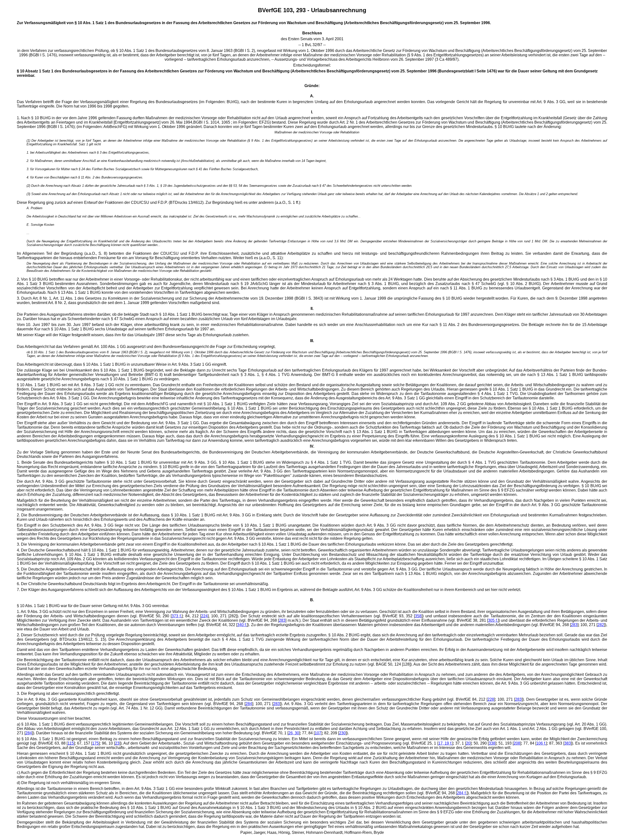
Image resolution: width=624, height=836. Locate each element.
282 (600, 625)
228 (491, 699)
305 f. (493, 620)
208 (517, 743)
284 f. (462, 793)
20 (468, 743)
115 (71, 743)
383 (567, 743)
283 (282, 620)
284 (248, 704)
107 (318, 733)
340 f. (242, 625)
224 (204, 616)
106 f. (541, 743)
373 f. (177, 616)
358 (418, 616)
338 (492, 743)
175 (95, 743)
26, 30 (293, 733)
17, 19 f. (445, 743)
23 (117, 743)
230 (342, 733)
